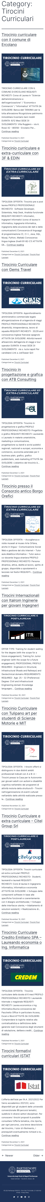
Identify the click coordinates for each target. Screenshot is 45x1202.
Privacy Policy (25, 1192)
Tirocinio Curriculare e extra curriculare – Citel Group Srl (22, 821)
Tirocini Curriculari (21, 141)
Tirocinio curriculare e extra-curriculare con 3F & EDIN (21, 153)
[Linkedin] (25, 1197)
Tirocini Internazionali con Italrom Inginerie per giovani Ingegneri (20, 600)
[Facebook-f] (18, 1197)
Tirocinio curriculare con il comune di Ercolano (19, 39)
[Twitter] (14, 1197)
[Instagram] (29, 1197)
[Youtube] (21, 1197)
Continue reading (10, 131)
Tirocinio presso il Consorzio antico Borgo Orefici (22, 491)
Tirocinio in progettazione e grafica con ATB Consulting (22, 374)
